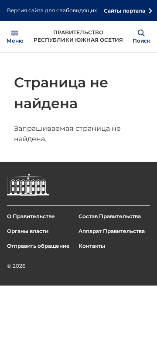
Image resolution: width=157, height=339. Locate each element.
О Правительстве (31, 216)
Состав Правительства (109, 216)
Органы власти (27, 231)
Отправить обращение (38, 246)
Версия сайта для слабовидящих (52, 10)
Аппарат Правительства (111, 231)
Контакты (91, 246)
